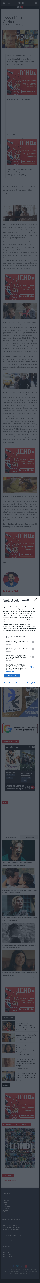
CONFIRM (12, 675)
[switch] (32, 642)
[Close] (36, 600)
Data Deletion (8, 683)
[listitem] (20, 637)
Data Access (20, 683)
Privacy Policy (31, 683)
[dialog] (20, 641)
